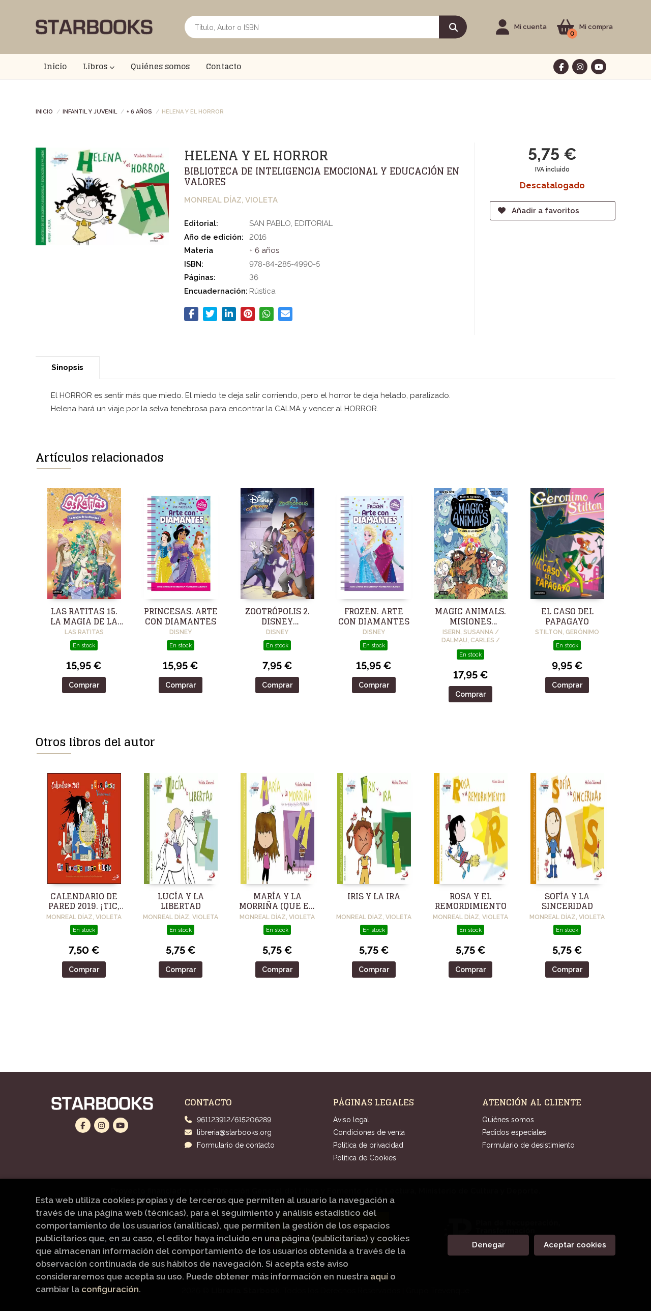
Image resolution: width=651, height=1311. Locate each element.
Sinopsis (67, 367)
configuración (110, 1289)
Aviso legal (351, 1120)
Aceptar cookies (575, 1244)
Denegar (488, 1244)
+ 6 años (139, 111)
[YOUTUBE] (598, 66)
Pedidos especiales (514, 1132)
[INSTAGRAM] (579, 66)
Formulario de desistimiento (528, 1145)
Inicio (44, 111)
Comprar (84, 685)
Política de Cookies (364, 1158)
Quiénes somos (508, 1120)
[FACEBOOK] (561, 66)
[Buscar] (453, 27)
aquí (379, 1276)
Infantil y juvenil (90, 111)
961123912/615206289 (234, 1120)
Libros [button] (96, 66)
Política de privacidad (368, 1145)
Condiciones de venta (369, 1132)
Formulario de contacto (236, 1145)
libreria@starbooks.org (234, 1132)
